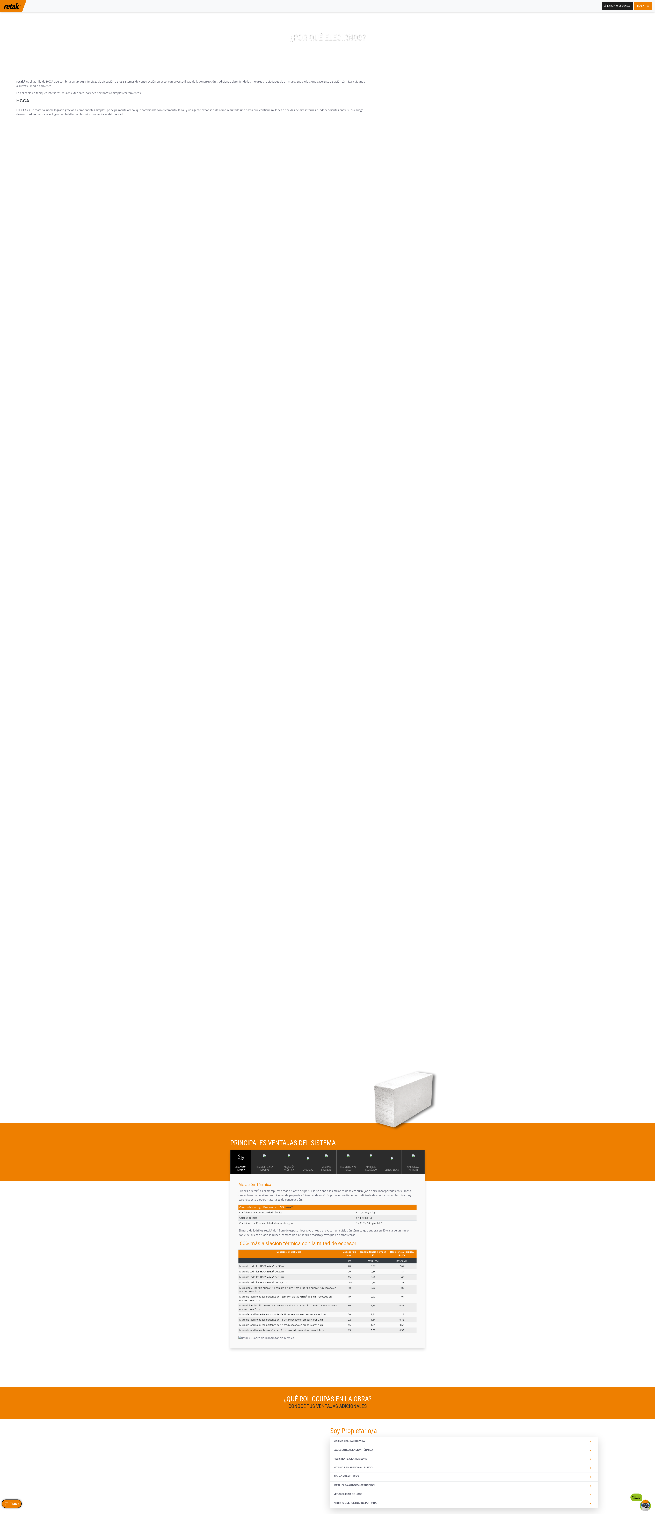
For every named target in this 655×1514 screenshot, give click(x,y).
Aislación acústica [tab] (289, 1168)
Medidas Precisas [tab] (326, 1168)
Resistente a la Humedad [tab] (264, 1168)
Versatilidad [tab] (392, 1169)
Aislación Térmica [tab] (240, 1168)
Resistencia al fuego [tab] (348, 1168)
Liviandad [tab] (308, 1169)
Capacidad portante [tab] (413, 1168)
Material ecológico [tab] (371, 1168)
